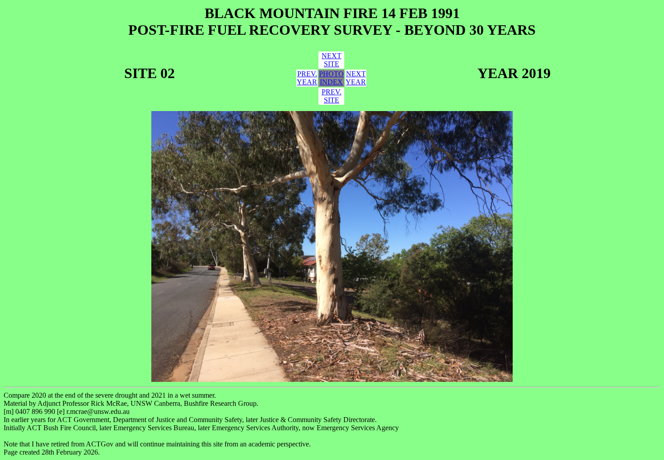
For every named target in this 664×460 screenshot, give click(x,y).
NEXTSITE (331, 60)
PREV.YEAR (307, 78)
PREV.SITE (331, 96)
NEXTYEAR (356, 78)
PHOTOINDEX (331, 78)
